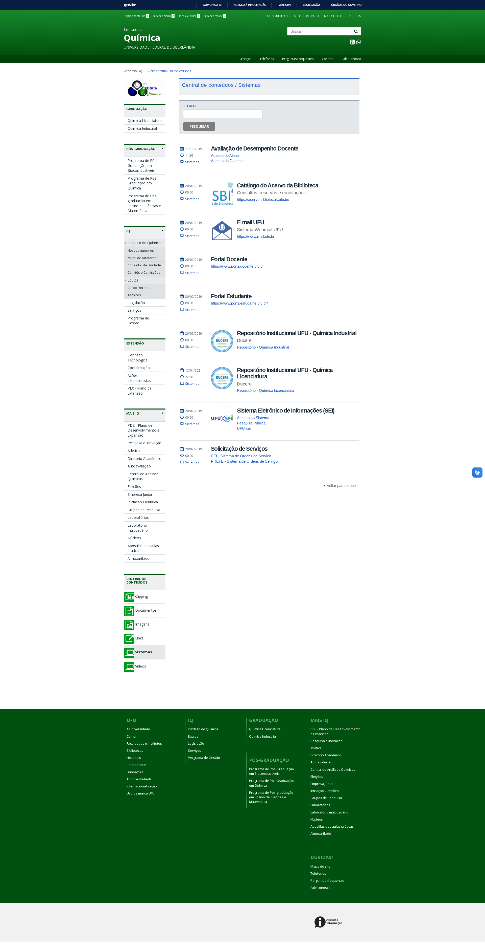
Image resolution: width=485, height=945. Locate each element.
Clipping (141, 596)
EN (359, 16)
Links (139, 638)
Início (151, 71)
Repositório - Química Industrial (263, 347)
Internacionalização (142, 786)
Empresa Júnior (140, 494)
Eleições (134, 486)
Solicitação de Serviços (239, 448)
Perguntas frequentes (327, 880)
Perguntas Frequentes (297, 59)
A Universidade (138, 729)
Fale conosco (320, 887)
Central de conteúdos (137, 580)
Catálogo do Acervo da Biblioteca (277, 185)
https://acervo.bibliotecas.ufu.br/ (263, 199)
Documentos (146, 610)
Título (189, 105)
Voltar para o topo (341, 485)
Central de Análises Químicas (143, 476)
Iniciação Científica (143, 502)
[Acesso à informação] (329, 922)
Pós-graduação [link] (141, 149)
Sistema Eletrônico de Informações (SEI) (285, 410)
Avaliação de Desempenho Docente (254, 148)
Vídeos (140, 666)
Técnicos (134, 295)
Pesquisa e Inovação (144, 442)
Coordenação (139, 367)
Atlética (134, 450)
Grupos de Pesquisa (144, 509)
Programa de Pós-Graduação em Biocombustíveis (143, 165)
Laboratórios (138, 517)
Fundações (135, 772)
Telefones (267, 59)
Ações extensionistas (139, 378)
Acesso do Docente (227, 161)
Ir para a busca (189, 16)
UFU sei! (244, 428)
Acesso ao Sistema (253, 418)
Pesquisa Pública (251, 423)
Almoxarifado (139, 558)
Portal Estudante (231, 296)
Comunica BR (212, 5)
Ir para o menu (163, 16)
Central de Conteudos (174, 71)
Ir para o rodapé (215, 16)
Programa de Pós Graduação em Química (142, 183)
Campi (131, 736)
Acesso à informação (250, 5)
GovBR (128, 4)
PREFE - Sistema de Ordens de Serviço (244, 461)
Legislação (311, 5)
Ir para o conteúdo (136, 16)
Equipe (133, 280)
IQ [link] (128, 231)
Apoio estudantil (139, 779)
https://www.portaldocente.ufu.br (237, 266)
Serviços (245, 59)
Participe (285, 5)
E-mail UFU (250, 222)
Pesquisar (199, 126)
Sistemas (143, 652)
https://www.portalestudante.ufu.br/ (239, 303)
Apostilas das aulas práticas (143, 548)
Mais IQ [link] (132, 413)
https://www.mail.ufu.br (255, 236)
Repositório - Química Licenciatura (265, 390)
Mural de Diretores (142, 257)
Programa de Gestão (138, 321)
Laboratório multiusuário (138, 528)
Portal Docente (229, 259)
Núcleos (134, 537)
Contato (327, 59)
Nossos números (141, 250)
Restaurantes (137, 764)
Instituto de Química (144, 242)
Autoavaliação (139, 466)
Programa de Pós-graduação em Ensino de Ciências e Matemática (144, 203)
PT (351, 16)
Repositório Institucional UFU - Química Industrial (296, 333)
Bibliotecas (135, 750)
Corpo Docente (139, 287)
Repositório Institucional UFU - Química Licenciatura (285, 373)
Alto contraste (307, 16)
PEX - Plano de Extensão (140, 391)
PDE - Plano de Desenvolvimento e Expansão (143, 430)
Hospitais (134, 757)
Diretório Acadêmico (144, 458)
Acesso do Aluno (225, 155)
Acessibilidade (278, 16)
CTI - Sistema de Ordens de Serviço (241, 456)
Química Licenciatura (145, 120)
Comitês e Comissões (144, 272)
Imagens (142, 624)
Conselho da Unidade (144, 265)
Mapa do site (334, 16)
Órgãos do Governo (346, 5)
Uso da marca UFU (141, 793)
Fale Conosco (351, 59)
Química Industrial (142, 128)
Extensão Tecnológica (138, 357)
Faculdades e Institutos (144, 743)
